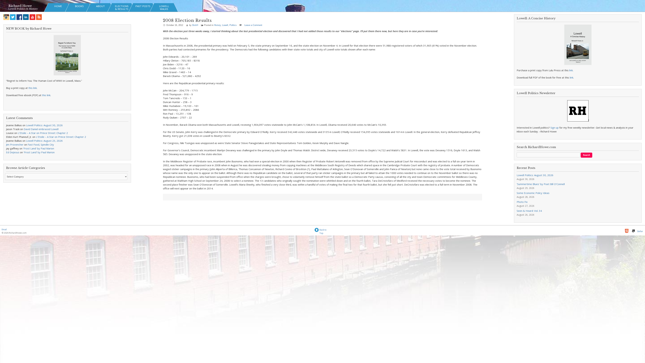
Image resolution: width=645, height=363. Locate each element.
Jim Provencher (15, 144)
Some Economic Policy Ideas (533, 193)
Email (4, 229)
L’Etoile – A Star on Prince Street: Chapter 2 (43, 133)
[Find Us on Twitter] (13, 17)
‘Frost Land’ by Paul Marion (38, 148)
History (217, 25)
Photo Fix (522, 202)
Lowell (225, 25)
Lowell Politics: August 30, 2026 (44, 125)
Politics (233, 25)
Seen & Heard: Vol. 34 (529, 210)
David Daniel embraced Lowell (41, 129)
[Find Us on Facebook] (19, 17)
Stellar (640, 231)
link (571, 70)
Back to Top (323, 230)
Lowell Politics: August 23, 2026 (44, 140)
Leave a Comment (253, 25)
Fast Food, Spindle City (41, 144)
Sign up (554, 127)
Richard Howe (20, 6)
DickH (195, 25)
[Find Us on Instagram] (6, 17)
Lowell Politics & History (23, 9)
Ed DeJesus (12, 152)
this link (32, 88)
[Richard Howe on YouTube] (32, 17)
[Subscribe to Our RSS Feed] (39, 17)
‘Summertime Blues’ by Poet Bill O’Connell (541, 184)
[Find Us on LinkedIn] (26, 17)
